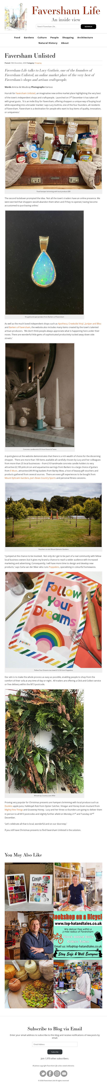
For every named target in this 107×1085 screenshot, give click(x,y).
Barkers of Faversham (19, 327)
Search (88, 27)
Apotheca (62, 323)
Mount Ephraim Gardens (17, 478)
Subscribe (54, 1052)
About (65, 42)
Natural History (48, 42)
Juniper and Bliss (93, 323)
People (54, 37)
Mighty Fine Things (14, 809)
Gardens (29, 37)
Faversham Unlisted (25, 93)
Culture (42, 37)
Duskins (9, 806)
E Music (13, 470)
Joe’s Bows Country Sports (43, 478)
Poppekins (53, 567)
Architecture (85, 37)
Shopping (68, 37)
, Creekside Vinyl (75, 323)
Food (17, 37)
